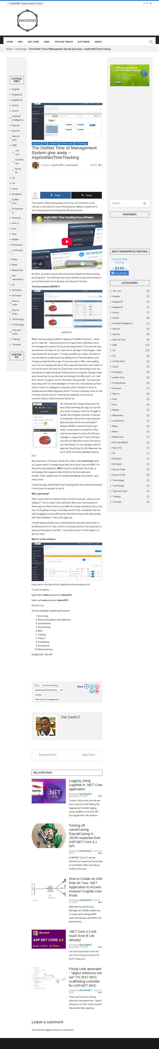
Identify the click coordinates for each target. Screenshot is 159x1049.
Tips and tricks (64, 42)
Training (16, 339)
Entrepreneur (17, 210)
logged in (49, 1030)
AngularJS (17, 94)
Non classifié (17, 277)
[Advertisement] (67, 80)
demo (51, 584)
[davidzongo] (147, 3)
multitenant (17, 252)
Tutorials (16, 344)
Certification (19, 161)
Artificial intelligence (17, 118)
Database (17, 194)
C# (13, 178)
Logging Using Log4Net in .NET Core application (85, 785)
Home (10, 42)
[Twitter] (91, 686)
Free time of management (47, 699)
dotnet (38, 695)
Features (16, 218)
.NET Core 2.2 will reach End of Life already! (82, 936)
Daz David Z (72, 165)
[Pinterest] (97, 691)
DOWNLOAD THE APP (42, 654)
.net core (33, 42)
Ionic (47, 42)
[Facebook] (144, 3)
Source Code (15, 303)
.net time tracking (50, 685)
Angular (16, 89)
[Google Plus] (97, 686)
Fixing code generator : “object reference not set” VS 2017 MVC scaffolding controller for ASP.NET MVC (85, 977)
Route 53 (18, 171)
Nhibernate (17, 270)
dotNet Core (15, 201)
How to (15, 223)
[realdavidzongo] (150, 3)
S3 (13, 285)
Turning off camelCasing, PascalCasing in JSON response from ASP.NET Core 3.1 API (84, 835)
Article (15, 105)
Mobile (15, 239)
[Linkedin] (91, 691)
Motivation (17, 245)
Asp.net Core (16, 138)
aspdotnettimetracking (46, 690)
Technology (20, 49)
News (15, 259)
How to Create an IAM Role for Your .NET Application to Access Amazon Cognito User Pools (85, 887)
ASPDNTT (55, 286)
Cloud (15, 189)
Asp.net (16, 125)
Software (84, 42)
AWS (20, 42)
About (98, 42)
